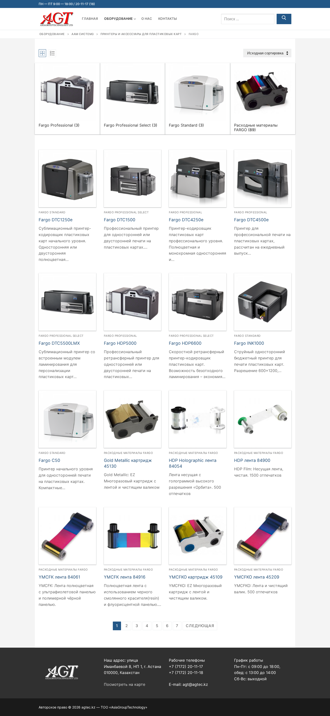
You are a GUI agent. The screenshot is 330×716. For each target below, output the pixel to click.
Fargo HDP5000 (120, 343)
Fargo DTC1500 (119, 219)
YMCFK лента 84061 (59, 577)
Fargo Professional (185, 212)
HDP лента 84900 (252, 460)
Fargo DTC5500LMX (59, 343)
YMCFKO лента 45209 (256, 577)
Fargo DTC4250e (186, 219)
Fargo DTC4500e (251, 219)
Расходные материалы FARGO (128, 453)
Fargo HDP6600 (185, 343)
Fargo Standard (52, 212)
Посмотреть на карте (124, 684)
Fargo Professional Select (126, 212)
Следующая (200, 625)
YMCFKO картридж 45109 (195, 577)
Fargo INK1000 (249, 343)
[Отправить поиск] (284, 19)
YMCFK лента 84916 (124, 577)
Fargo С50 (49, 460)
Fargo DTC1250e (55, 219)
